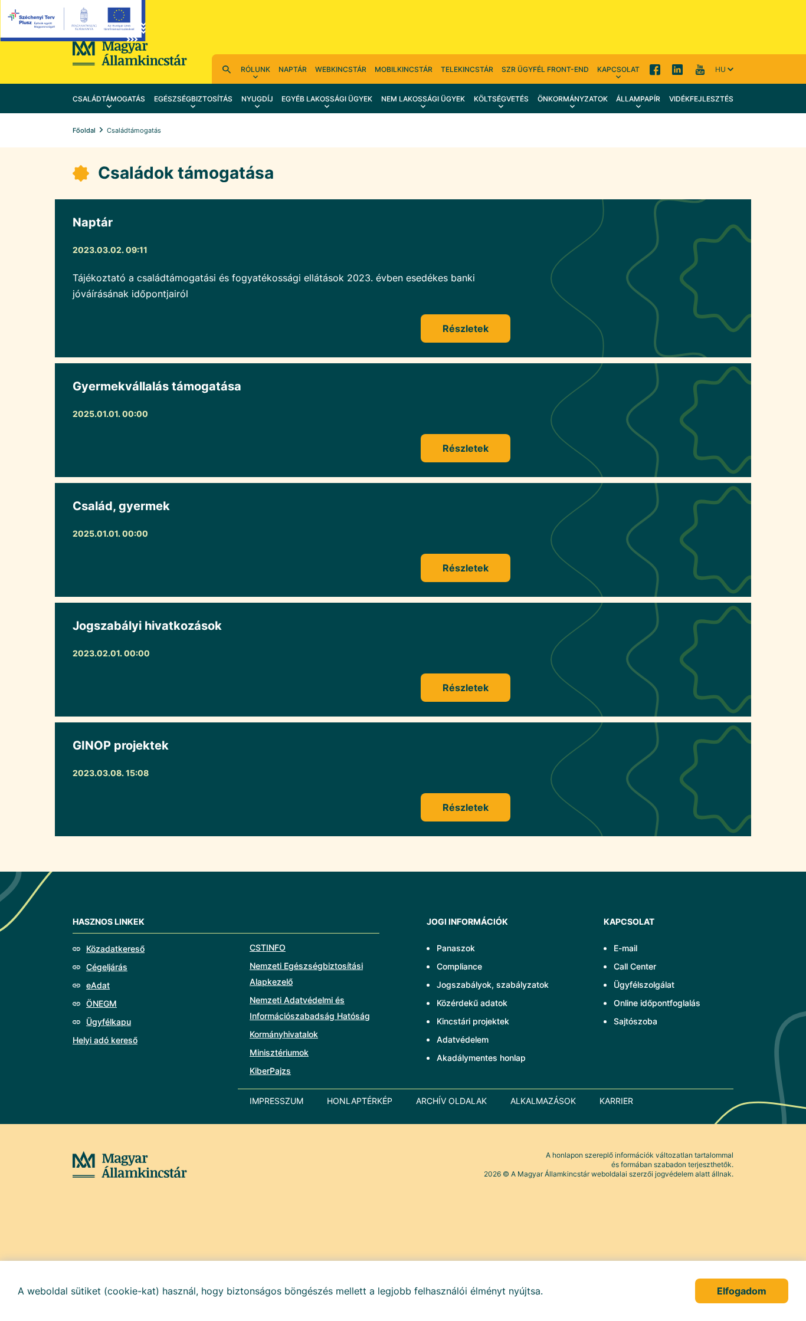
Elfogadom (741, 1291)
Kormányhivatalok (284, 1034)
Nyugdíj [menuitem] (257, 98)
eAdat (98, 985)
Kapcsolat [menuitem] (618, 69)
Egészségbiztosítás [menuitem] (193, 98)
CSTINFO (268, 947)
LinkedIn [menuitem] (677, 69)
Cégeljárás (106, 967)
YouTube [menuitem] (700, 69)
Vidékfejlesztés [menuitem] (701, 98)
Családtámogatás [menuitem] (109, 98)
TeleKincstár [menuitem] (467, 69)
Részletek (466, 328)
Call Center (635, 966)
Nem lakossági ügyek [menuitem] (423, 98)
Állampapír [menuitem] (638, 98)
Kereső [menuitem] (227, 69)
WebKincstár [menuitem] (340, 69)
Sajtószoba (635, 1021)
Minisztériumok (279, 1052)
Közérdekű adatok (472, 1003)
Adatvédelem (463, 1039)
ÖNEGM (101, 1003)
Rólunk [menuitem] (255, 69)
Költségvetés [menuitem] (501, 98)
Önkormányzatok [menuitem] (573, 98)
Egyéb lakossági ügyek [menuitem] (326, 98)
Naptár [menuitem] (293, 69)
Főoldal (84, 130)
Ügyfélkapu (108, 1022)
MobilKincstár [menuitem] (404, 69)
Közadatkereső (115, 949)
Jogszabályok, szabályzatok (493, 985)
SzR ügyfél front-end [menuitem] (545, 69)
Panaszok (456, 948)
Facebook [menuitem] (655, 69)
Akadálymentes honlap (481, 1058)
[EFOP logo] (73, 29)
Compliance (459, 966)
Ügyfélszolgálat (644, 985)
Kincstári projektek (473, 1021)
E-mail (625, 948)
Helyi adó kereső (105, 1040)
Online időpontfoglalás (657, 1003)
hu (720, 69)
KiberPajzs (270, 1071)
